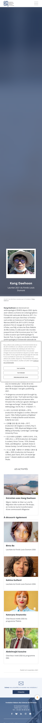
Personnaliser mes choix (21, 377)
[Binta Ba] (21, 538)
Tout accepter (21, 368)
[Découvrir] (26, 714)
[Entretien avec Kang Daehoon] (21, 494)
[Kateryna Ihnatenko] (21, 609)
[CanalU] (30, 714)
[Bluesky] (16, 714)
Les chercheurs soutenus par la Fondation (19, 299)
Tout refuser (21, 372)
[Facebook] (12, 714)
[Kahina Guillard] (21, 573)
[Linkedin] (21, 714)
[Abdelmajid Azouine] (21, 646)
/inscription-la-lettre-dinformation (21, 692)
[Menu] (36, 3)
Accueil (5, 299)
